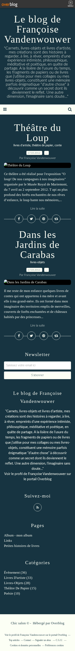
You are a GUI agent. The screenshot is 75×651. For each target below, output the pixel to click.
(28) (17, 583)
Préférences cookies (54, 645)
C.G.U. (59, 640)
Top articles (14, 640)
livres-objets (37, 262)
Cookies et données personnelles (25, 645)
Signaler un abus (43, 640)
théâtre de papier (42, 145)
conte (58, 145)
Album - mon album (18, 535)
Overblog (57, 623)
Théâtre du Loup (37, 132)
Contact (27, 640)
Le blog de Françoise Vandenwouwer (37, 29)
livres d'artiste (21, 145)
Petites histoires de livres (21, 546)
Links (8, 540)
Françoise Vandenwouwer (47, 474)
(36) (15, 572)
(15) (20, 588)
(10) (12, 593)
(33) (18, 578)
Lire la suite (37, 208)
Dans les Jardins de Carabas (37, 244)
